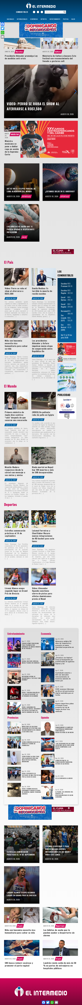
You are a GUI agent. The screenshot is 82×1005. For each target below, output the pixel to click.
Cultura (58, 51)
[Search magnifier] (64, 12)
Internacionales (22, 19)
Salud (73, 19)
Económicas (34, 19)
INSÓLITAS (14, 134)
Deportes (44, 19)
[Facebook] (2, 24)
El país (20, 926)
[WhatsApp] (2, 32)
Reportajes (26, 196)
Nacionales (10, 19)
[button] (75, 91)
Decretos (19, 51)
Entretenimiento (55, 19)
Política (65, 19)
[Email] (2, 37)
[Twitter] (2, 28)
